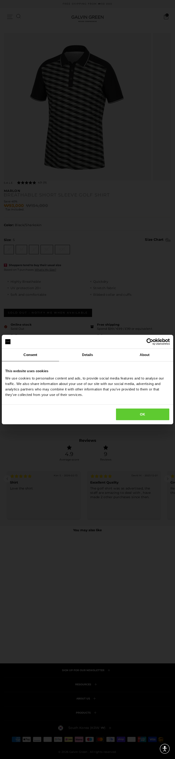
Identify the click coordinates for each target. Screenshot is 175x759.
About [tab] (145, 355)
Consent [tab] (30, 355)
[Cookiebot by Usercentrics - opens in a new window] (150, 341)
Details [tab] (87, 355)
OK (142, 414)
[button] (164, 748)
